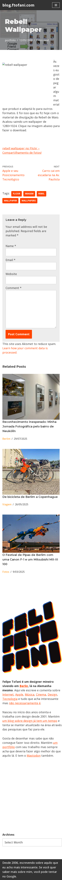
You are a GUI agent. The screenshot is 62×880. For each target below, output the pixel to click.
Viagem (6, 504)
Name (11, 246)
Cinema (41, 694)
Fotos (5, 572)
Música (29, 694)
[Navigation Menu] (56, 5)
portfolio (10, 40)
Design (52, 694)
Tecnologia (9, 699)
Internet (8, 694)
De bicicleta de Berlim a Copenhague (30, 497)
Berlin (24, 686)
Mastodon (34, 755)
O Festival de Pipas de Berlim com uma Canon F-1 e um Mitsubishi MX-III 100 (30, 559)
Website (11, 274)
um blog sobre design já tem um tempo (29, 721)
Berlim (6, 438)
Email (10, 260)
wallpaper (10, 200)
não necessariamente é (25, 703)
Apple (19, 694)
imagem (29, 193)
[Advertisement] (31, 795)
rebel (41, 193)
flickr (16, 193)
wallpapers (29, 200)
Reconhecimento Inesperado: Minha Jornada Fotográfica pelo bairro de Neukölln (29, 426)
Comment (13, 288)
